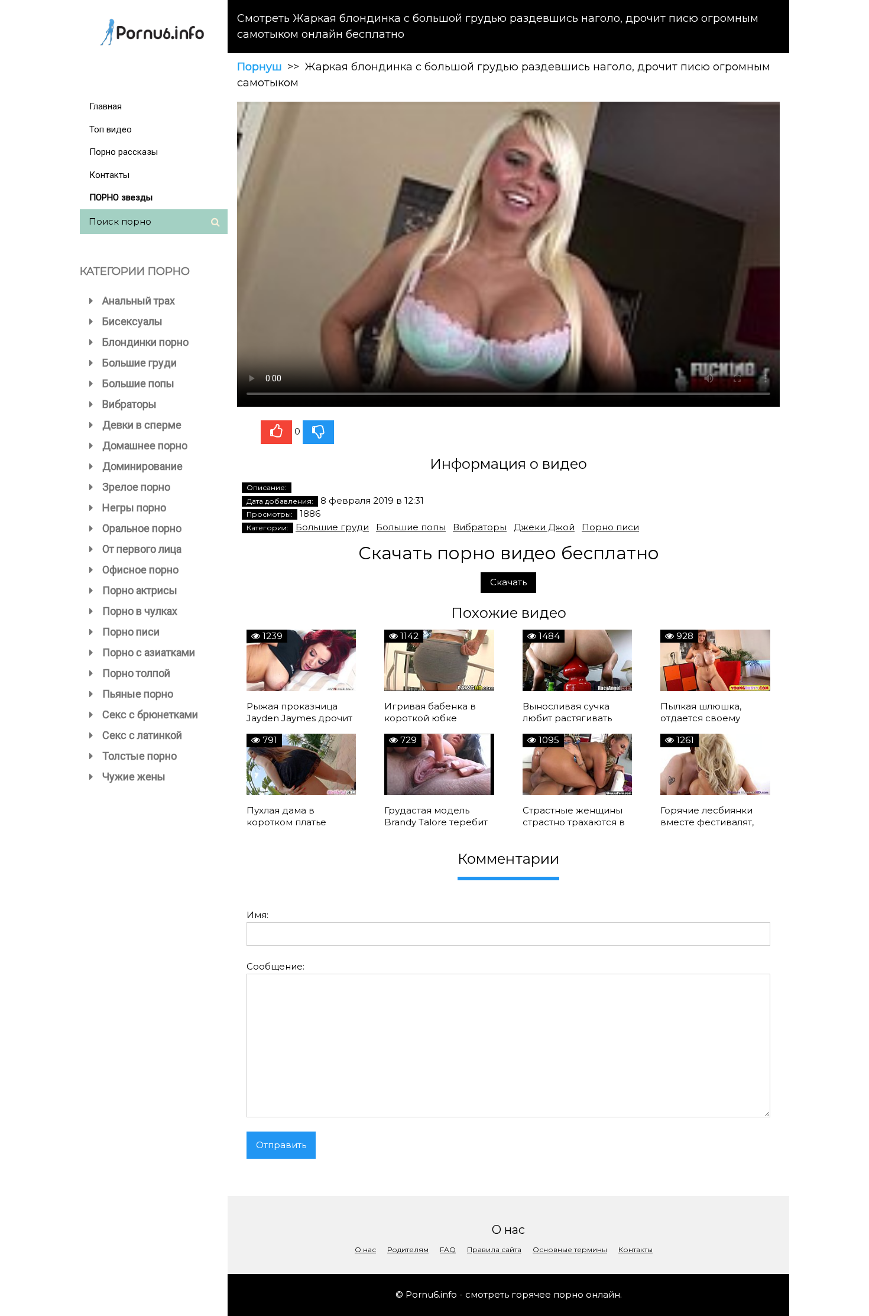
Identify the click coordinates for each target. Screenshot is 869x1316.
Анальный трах (138, 300)
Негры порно (134, 507)
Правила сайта (494, 1249)
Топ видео (110, 129)
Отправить (281, 1144)
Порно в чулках (139, 611)
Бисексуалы (132, 321)
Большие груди (139, 362)
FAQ (448, 1249)
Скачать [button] (508, 582)
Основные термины (570, 1249)
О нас (365, 1249)
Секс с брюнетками (150, 714)
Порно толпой (136, 673)
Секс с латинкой (142, 735)
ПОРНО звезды (121, 197)
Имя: (257, 914)
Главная (105, 106)
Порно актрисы (139, 590)
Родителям (408, 1249)
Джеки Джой (544, 527)
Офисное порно (140, 569)
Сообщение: (275, 966)
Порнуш (259, 66)
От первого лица (141, 549)
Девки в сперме (141, 425)
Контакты (109, 175)
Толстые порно (139, 756)
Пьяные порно (137, 694)
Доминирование (142, 466)
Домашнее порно (144, 445)
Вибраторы (129, 404)
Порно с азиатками (148, 652)
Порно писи (131, 631)
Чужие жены (134, 776)
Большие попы (138, 383)
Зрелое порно (136, 487)
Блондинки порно (145, 342)
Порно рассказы (123, 152)
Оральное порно (141, 528)
